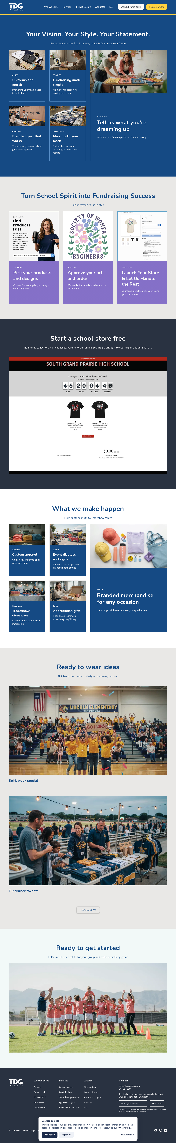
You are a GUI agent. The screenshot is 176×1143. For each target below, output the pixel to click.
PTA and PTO (40, 1097)
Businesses (39, 1102)
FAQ (111, 6)
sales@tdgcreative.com (129, 1086)
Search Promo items (131, 6)
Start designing (90, 1087)
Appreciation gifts (67, 1102)
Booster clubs (40, 1092)
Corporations (40, 1107)
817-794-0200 (125, 1089)
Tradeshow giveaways (69, 1097)
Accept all (50, 1134)
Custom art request (93, 1097)
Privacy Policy (124, 1127)
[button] (51, 7)
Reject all (66, 1134)
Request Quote (156, 6)
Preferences (127, 1134)
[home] (16, 7)
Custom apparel (66, 1087)
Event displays (65, 1092)
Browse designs (88, 909)
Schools (37, 1087)
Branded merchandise (69, 1107)
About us (88, 1102)
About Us (100, 6)
